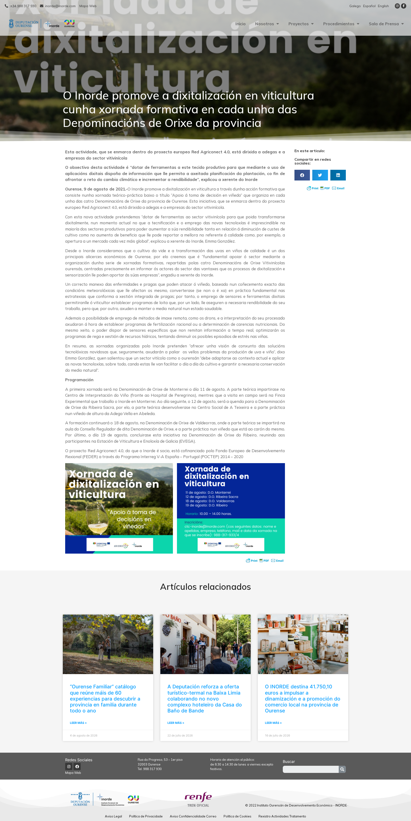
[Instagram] (397, 6)
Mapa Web (73, 773)
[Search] (342, 769)
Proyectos (299, 23)
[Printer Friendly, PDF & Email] (265, 560)
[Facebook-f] (403, 6)
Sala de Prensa (384, 23)
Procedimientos (338, 23)
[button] (302, 175)
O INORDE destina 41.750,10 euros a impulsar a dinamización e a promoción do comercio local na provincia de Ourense (302, 699)
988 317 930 (152, 769)
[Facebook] (77, 766)
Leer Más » (78, 723)
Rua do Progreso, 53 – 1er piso (160, 759)
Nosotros (264, 23)
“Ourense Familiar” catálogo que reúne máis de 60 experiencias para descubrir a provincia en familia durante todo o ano (105, 699)
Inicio (240, 23)
